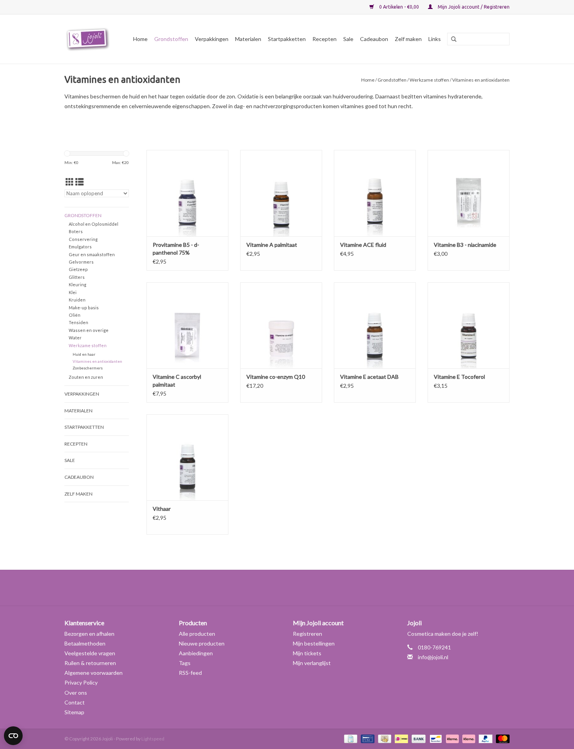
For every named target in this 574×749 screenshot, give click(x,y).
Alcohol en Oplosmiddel (93, 223)
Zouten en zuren (86, 377)
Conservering (83, 239)
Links (434, 39)
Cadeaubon (374, 39)
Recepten (324, 39)
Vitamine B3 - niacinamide (465, 244)
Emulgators (80, 246)
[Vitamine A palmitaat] (281, 193)
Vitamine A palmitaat (271, 244)
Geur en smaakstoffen (92, 254)
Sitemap (74, 712)
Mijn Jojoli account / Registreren (473, 6)
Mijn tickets (307, 653)
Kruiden (77, 299)
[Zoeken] (451, 39)
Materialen (248, 39)
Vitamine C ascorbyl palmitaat (177, 380)
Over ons (75, 692)
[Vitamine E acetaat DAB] (375, 325)
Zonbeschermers (88, 368)
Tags (185, 663)
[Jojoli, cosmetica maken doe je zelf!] (89, 39)
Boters (76, 231)
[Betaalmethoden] (349, 738)
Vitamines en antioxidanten (97, 361)
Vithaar (162, 508)
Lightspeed (152, 739)
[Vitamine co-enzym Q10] (281, 325)
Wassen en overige (89, 330)
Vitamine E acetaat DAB (369, 376)
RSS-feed (190, 672)
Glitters (77, 277)
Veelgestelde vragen (89, 653)
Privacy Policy (81, 682)
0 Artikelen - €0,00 (399, 6)
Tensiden (78, 322)
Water (75, 337)
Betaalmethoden (84, 643)
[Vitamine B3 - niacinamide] (469, 193)
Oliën (74, 314)
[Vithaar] (187, 457)
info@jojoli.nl (433, 657)
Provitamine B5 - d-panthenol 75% (176, 248)
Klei (73, 292)
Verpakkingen (211, 39)
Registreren (307, 633)
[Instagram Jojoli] (300, 587)
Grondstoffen (171, 39)
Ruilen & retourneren (90, 663)
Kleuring (77, 284)
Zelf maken (408, 39)
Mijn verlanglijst (312, 663)
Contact (74, 702)
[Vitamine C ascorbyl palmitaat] (187, 325)
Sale (348, 39)
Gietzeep (78, 269)
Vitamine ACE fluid (363, 244)
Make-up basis (84, 307)
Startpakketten (287, 39)
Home (140, 39)
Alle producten (197, 633)
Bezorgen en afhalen (89, 633)
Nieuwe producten (202, 643)
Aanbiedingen (196, 653)
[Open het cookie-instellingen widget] (13, 732)
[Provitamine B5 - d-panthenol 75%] (187, 193)
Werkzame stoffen (429, 80)
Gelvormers (81, 261)
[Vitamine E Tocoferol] (469, 325)
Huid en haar (84, 354)
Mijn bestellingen (314, 643)
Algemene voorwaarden (93, 672)
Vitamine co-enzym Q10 (275, 376)
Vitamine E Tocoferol (459, 376)
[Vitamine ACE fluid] (375, 193)
